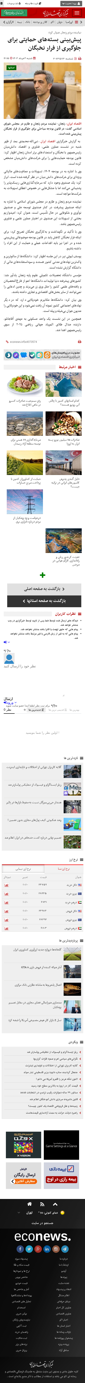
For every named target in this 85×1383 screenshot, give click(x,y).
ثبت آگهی (21, 1326)
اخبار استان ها (63, 1326)
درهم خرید (71, 902)
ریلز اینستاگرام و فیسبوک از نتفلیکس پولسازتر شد (52, 1052)
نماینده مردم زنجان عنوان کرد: (64, 32)
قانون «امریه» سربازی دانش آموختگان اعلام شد (54, 1099)
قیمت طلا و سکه (31, 3)
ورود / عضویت (71, 3)
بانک (27, 22)
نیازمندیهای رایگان (21, 1320)
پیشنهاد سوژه (21, 1259)
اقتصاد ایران (48, 141)
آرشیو (63, 1271)
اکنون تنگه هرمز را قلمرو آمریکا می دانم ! (57, 1079)
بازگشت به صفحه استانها (46, 601)
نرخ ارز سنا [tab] (64, 868)
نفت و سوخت (12, 3)
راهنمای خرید (21, 1332)
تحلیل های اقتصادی (21, 1301)
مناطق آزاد (64, 1350)
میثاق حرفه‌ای (63, 1301)
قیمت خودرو (21, 1283)
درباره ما (64, 1259)
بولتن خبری (21, 1314)
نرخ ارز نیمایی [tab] (23, 868)
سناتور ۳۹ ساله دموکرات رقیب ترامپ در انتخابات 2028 (49, 1093)
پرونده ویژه (63, 1344)
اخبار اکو (64, 1320)
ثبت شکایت (21, 1338)
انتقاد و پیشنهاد (63, 1289)
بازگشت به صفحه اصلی (42, 589)
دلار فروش (71, 911)
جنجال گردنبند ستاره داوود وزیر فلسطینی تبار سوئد (51, 1072)
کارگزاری (9, 22)
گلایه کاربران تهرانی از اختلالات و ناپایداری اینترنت (51, 1065)
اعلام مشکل (63, 1295)
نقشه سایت (63, 1283)
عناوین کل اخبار (63, 1307)
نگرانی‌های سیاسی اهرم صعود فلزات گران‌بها (55, 1059)
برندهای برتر (21, 1344)
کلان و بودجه (40, 22)
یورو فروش (71, 919)
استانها (11, 68)
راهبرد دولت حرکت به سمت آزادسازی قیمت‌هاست (52, 1113)
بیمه (19, 22)
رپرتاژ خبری (21, 1350)
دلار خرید (71, 885)
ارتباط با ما (64, 1265)
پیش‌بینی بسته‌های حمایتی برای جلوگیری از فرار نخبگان (44, 44)
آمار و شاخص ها (21, 1289)
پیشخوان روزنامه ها (64, 1338)
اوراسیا (69, 22)
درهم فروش (71, 928)
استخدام (21, 1307)
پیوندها (63, 1277)
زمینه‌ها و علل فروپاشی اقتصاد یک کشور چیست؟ (53, 1106)
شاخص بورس (21, 1277)
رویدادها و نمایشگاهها (21, 1295)
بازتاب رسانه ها (64, 1332)
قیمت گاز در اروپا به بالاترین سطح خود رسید (54, 1086)
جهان (60, 22)
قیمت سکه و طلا (21, 1265)
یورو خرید (71, 893)
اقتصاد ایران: (73, 123)
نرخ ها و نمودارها (21, 1271)
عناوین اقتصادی (63, 1314)
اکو (52, 22)
